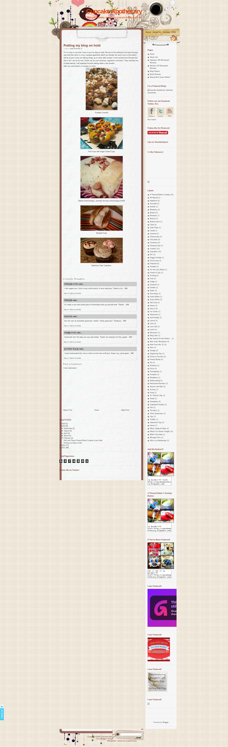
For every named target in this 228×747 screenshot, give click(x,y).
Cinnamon (154, 243)
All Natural (154, 198)
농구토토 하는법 (71, 349)
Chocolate (154, 240)
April (65, 433)
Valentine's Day (156, 422)
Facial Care (154, 261)
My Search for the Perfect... (160, 338)
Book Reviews (155, 74)
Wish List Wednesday (158, 441)
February (67, 438)
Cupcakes (154, 252)
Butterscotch (155, 222)
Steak (152, 398)
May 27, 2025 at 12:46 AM (72, 309)
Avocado (153, 204)
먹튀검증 (68, 300)
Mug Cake (154, 335)
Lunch (152, 330)
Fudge (152, 282)
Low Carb (153, 327)
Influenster (154, 315)
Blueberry (153, 210)
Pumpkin (153, 374)
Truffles (153, 419)
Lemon (152, 321)
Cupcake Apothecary (114, 11)
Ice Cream (154, 311)
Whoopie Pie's (155, 437)
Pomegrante (154, 371)
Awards (153, 207)
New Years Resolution (158, 342)
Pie (151, 362)
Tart (151, 407)
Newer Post (67, 410)
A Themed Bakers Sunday (160, 195)
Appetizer (153, 201)
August (66, 431)
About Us (157, 32)
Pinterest (153, 366)
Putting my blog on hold (82, 45)
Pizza (152, 369)
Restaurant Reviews (157, 383)
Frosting (153, 276)
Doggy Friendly (155, 258)
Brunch (152, 219)
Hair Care (153, 303)
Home (148, 32)
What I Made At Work (158, 429)
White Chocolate (156, 434)
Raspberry (154, 378)
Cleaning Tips (155, 246)
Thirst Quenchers (156, 413)
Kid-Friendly (154, 318)
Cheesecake (154, 237)
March (66, 436)
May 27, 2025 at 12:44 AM (72, 293)
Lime (152, 323)
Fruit (151, 279)
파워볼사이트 (70, 332)
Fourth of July (155, 273)
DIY (151, 255)
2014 (63, 424)
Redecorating (155, 381)
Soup (152, 393)
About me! (154, 57)
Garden (152, 287)
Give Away (154, 294)
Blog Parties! (155, 71)
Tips (151, 417)
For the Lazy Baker (157, 270)
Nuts (151, 347)
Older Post (125, 410)
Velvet (152, 425)
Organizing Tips (156, 354)
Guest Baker (155, 297)
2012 (63, 445)
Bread (152, 213)
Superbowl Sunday (157, 405)
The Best (153, 410)
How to (152, 309)
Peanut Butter (155, 359)
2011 (63, 448)
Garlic (152, 291)
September (68, 428)
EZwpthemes (131, 741)
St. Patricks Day (156, 395)
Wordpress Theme (115, 741)
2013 (63, 426)
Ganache (153, 285)
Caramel (153, 234)
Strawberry (154, 401)
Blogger (165, 722)
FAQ (174, 32)
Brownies (153, 216)
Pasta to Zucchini (156, 357)
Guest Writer (155, 299)
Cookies (153, 249)
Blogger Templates (108, 739)
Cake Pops (154, 228)
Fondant (153, 267)
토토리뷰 (68, 316)
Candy (152, 231)
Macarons (153, 333)
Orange (152, 350)
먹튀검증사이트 (71, 284)
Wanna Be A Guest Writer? (160, 77)
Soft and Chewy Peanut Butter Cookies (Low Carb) (83, 440)
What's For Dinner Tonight (160, 431)
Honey (152, 306)
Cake (152, 225)
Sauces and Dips (156, 386)
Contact (166, 32)
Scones (153, 390)
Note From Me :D (76, 49)
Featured (153, 264)
